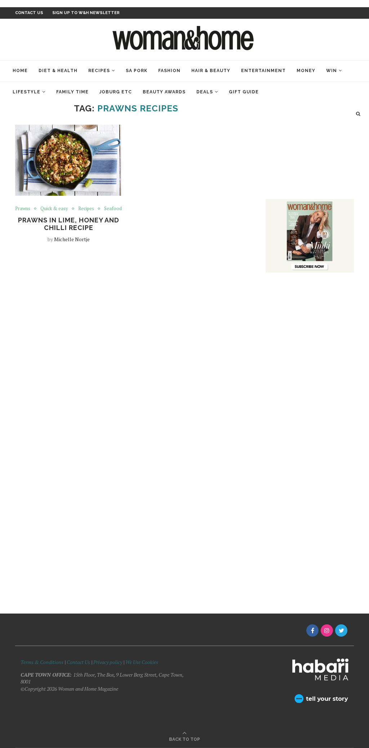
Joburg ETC (115, 91)
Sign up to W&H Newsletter (86, 12)
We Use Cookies (141, 662)
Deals (204, 91)
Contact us (29, 12)
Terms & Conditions (42, 662)
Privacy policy (107, 662)
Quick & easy (54, 209)
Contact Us (79, 662)
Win (331, 70)
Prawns (22, 209)
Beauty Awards (164, 91)
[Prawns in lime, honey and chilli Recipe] (68, 160)
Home (20, 70)
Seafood (113, 209)
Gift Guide (244, 91)
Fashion (169, 70)
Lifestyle (26, 91)
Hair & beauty (210, 70)
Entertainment (263, 70)
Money (306, 70)
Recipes (99, 70)
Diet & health (58, 70)
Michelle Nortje (72, 239)
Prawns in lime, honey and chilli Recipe (68, 223)
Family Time (72, 91)
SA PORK (136, 70)
